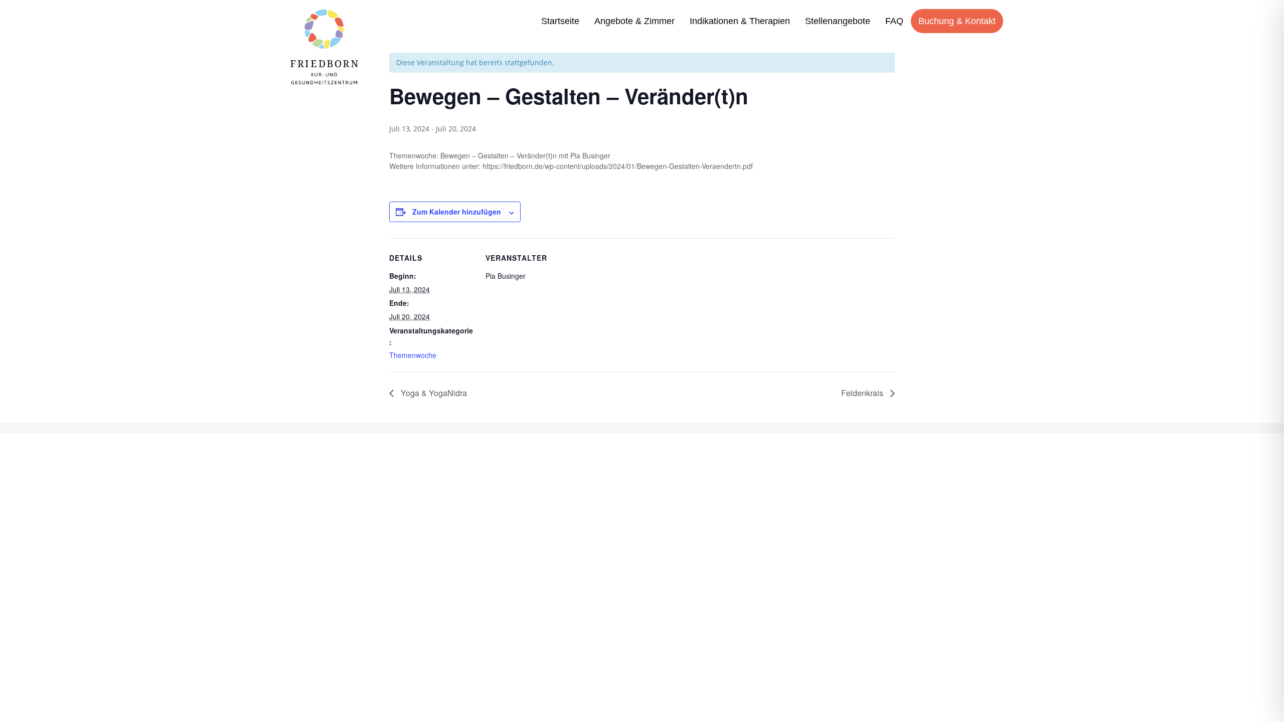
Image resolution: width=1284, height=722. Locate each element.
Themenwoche (412, 355)
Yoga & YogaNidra (433, 393)
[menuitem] (560, 21)
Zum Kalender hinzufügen (456, 212)
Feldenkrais (863, 393)
